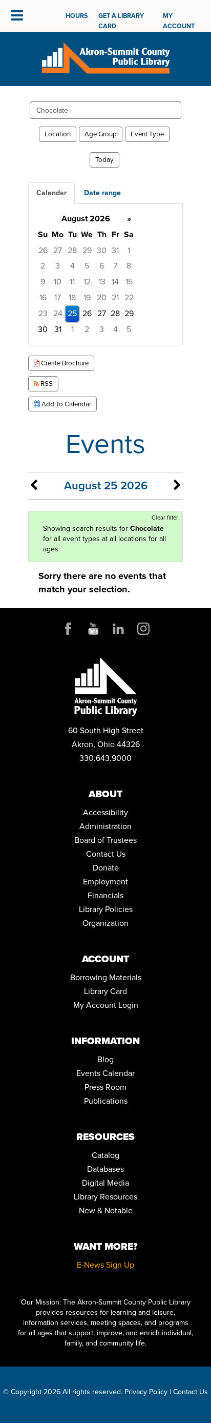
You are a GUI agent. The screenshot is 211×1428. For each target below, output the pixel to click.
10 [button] (57, 281)
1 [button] (129, 250)
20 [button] (102, 297)
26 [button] (43, 250)
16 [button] (43, 297)
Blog (105, 1059)
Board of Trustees (105, 840)
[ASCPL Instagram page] (143, 628)
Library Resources (105, 1197)
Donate (106, 868)
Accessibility (105, 812)
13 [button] (102, 281)
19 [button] (87, 297)
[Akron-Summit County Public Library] (105, 57)
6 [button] (101, 266)
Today (104, 159)
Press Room (105, 1087)
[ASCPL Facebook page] (68, 628)
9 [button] (42, 281)
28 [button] (72, 250)
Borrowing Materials (105, 977)
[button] (17, 16)
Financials (105, 895)
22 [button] (129, 297)
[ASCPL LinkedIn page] (118, 628)
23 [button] (43, 313)
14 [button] (115, 281)
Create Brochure (64, 363)
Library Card (105, 991)
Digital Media (105, 1183)
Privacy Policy (145, 1391)
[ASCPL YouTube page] (93, 628)
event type (147, 134)
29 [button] (87, 250)
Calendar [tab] (51, 193)
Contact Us (105, 854)
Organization (105, 923)
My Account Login (105, 1005)
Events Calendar (105, 1073)
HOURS (77, 15)
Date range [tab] (102, 193)
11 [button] (72, 281)
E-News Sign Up (105, 1265)
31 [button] (115, 250)
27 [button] (57, 250)
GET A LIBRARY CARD (121, 21)
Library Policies (106, 909)
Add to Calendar (65, 404)
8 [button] (128, 266)
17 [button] (57, 297)
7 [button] (115, 266)
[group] (105, 274)
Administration (105, 826)
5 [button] (87, 266)
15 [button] (129, 281)
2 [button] (42, 266)
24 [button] (57, 313)
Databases (105, 1169)
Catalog (105, 1155)
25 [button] (72, 313)
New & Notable (106, 1210)
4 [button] (72, 266)
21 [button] (115, 297)
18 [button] (72, 297)
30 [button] (102, 250)
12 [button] (87, 281)
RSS (46, 383)
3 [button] (57, 266)
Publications (106, 1101)
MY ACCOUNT (179, 21)
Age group (101, 134)
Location (58, 134)
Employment (105, 881)
